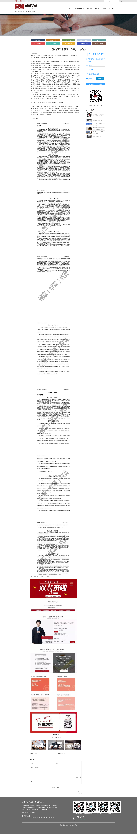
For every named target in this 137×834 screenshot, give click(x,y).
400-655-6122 (83, 820)
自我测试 (68, 40)
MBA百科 (38, 40)
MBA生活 (99, 40)
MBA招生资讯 (84, 43)
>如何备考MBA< (84, 40)
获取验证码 (100, 78)
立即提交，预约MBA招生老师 (96, 84)
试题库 (104, 8)
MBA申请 (53, 40)
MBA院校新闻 (99, 43)
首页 (70, 8)
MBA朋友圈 (37, 43)
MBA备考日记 (69, 43)
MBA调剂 (53, 43)
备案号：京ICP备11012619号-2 (68, 825)
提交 (78, 781)
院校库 (97, 8)
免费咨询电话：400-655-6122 (23, 1)
